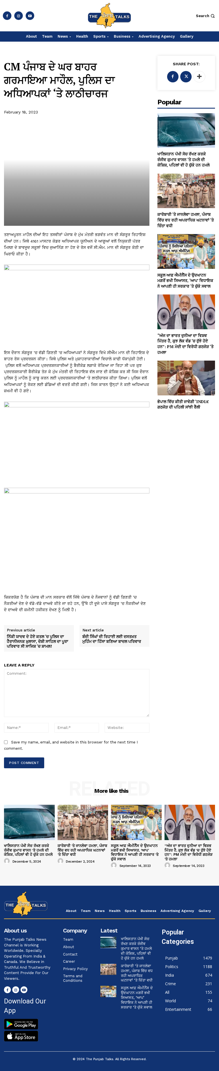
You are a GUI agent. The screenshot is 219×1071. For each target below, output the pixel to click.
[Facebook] (7, 15)
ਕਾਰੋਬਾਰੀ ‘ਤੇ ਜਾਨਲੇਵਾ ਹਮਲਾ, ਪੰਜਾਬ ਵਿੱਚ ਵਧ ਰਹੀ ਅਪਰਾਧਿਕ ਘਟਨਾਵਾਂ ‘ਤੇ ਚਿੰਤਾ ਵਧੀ (185, 220)
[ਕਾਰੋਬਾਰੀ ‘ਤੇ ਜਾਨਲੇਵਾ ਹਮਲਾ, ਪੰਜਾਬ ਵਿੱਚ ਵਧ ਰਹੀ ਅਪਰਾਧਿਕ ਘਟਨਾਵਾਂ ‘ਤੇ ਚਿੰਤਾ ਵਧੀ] (186, 191)
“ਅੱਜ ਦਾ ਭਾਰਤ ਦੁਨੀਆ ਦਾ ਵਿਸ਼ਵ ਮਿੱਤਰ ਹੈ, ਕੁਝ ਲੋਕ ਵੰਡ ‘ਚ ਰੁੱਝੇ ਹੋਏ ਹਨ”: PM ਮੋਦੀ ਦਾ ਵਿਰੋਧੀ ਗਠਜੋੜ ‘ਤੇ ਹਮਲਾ (185, 344)
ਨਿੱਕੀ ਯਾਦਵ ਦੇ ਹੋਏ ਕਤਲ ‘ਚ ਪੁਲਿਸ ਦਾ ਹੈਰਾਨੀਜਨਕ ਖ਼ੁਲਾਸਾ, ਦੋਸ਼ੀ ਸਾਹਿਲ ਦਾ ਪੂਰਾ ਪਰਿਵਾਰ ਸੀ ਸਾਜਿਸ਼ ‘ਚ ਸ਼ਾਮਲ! (37, 641)
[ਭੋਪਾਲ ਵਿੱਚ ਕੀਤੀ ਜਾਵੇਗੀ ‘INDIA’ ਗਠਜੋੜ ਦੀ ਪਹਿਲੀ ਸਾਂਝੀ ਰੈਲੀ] (186, 378)
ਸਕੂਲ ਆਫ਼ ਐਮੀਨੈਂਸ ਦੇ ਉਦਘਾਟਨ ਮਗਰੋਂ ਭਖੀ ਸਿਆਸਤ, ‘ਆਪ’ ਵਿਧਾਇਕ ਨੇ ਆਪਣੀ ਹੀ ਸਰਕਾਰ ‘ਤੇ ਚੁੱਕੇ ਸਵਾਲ (185, 280)
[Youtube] (30, 15)
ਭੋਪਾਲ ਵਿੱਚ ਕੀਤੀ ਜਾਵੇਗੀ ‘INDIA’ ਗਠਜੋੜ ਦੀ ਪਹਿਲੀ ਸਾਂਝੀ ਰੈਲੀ (183, 404)
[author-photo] (7, 861)
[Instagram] (18, 15)
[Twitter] (186, 76)
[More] (199, 76)
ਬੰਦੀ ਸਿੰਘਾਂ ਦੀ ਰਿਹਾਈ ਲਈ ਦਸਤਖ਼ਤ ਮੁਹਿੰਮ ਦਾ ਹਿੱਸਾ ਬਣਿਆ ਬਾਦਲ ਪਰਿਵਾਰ (112, 639)
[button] (206, 15)
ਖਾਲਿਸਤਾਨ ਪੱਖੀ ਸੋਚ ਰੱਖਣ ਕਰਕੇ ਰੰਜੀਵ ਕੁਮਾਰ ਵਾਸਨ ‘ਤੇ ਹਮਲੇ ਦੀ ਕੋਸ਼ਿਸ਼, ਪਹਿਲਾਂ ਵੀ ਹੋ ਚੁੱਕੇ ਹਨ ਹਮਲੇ (183, 159)
